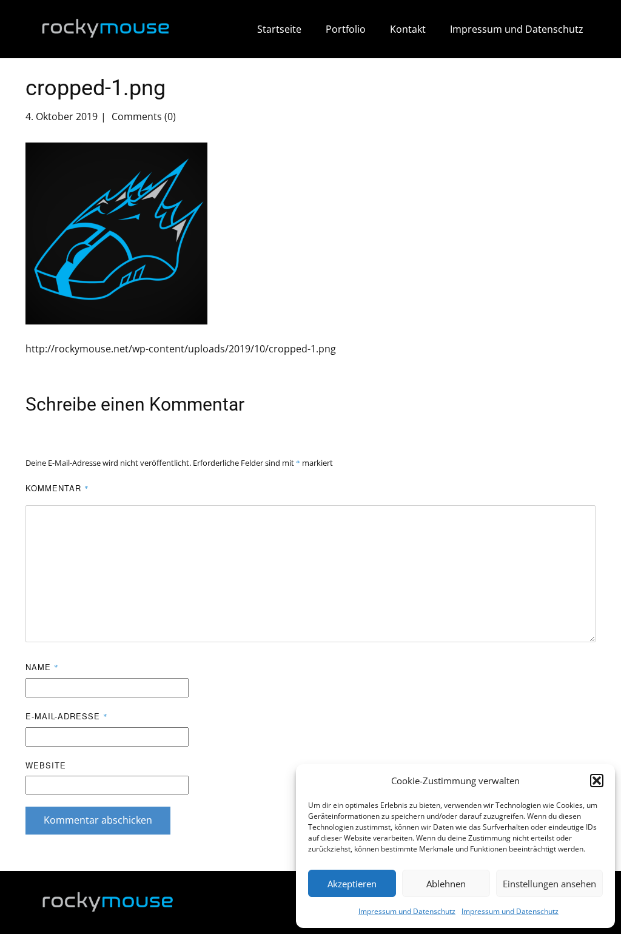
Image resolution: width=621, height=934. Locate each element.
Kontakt (408, 29)
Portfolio (346, 29)
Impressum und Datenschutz (406, 911)
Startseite (279, 29)
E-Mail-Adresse (66, 716)
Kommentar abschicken (98, 820)
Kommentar (57, 488)
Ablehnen (446, 884)
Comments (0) (142, 116)
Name (42, 667)
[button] (597, 780)
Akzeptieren (352, 884)
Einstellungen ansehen (549, 884)
